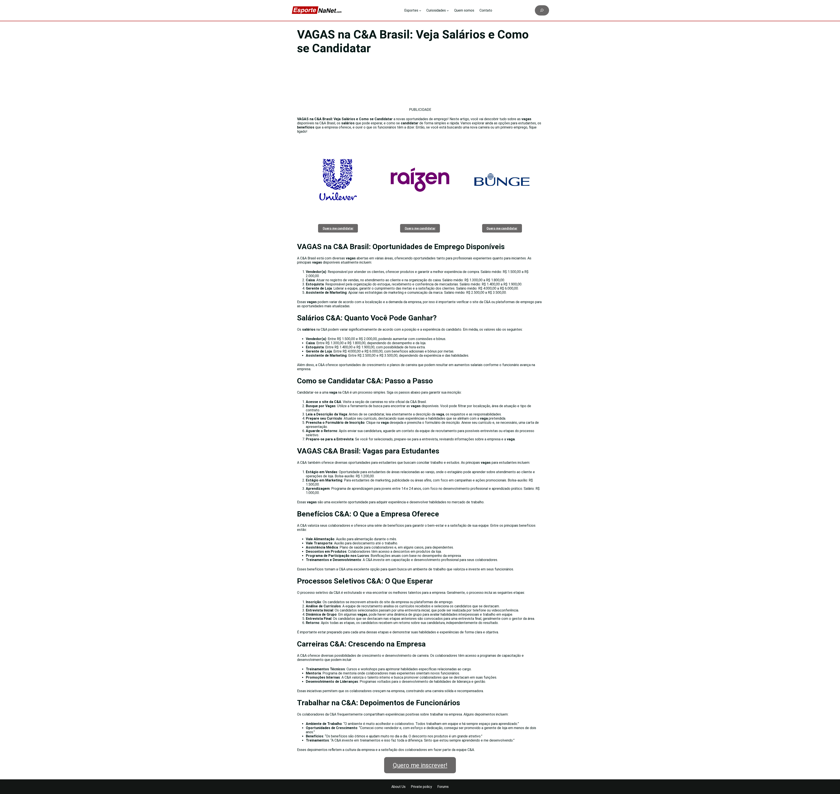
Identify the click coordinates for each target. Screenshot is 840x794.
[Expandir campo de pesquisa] (542, 10)
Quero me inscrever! (420, 765)
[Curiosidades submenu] (448, 10)
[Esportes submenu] (420, 10)
